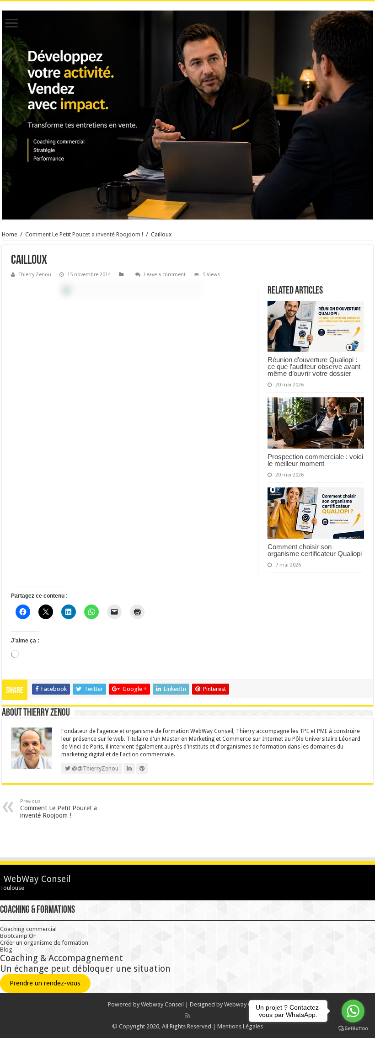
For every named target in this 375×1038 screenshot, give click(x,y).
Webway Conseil (162, 1004)
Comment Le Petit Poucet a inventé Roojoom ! (84, 234)
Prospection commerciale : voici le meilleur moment (315, 460)
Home (9, 234)
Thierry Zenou (35, 275)
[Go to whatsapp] (353, 1011)
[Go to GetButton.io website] (353, 1029)
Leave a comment (165, 275)
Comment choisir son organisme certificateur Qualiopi (315, 550)
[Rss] (187, 1015)
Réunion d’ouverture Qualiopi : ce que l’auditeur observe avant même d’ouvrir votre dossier (314, 366)
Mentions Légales (240, 1026)
